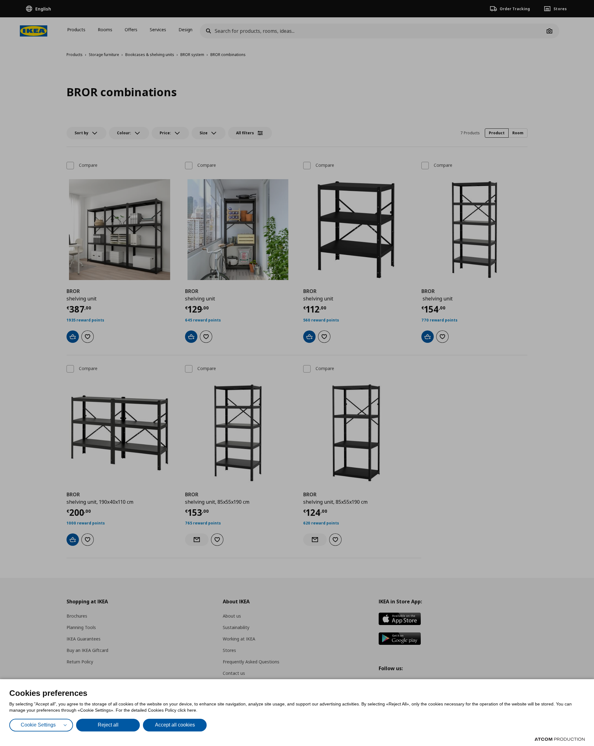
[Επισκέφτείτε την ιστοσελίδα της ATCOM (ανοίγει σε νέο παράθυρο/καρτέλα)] (560, 739)
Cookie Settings (38, 724)
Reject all (108, 724)
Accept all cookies (175, 724)
